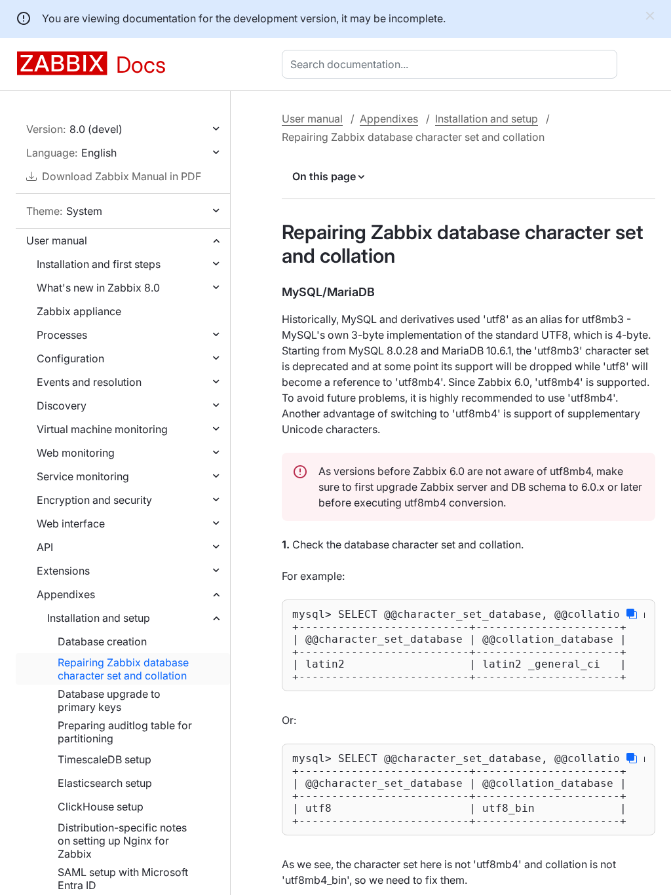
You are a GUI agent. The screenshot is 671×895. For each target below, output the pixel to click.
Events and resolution (89, 382)
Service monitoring (83, 476)
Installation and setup (98, 617)
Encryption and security (94, 499)
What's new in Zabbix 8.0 (98, 287)
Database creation (102, 641)
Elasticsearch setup (105, 783)
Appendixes (66, 594)
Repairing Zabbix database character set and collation (123, 669)
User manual (56, 240)
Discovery (61, 405)
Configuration (70, 358)
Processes (62, 334)
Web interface (71, 523)
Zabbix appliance (79, 311)
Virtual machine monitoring (102, 429)
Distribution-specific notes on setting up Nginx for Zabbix (122, 840)
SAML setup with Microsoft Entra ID (123, 879)
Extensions (63, 570)
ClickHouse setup (101, 806)
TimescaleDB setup (104, 759)
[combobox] (452, 64)
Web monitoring (76, 452)
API (45, 547)
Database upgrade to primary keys (109, 700)
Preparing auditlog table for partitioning (125, 732)
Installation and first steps (99, 264)
